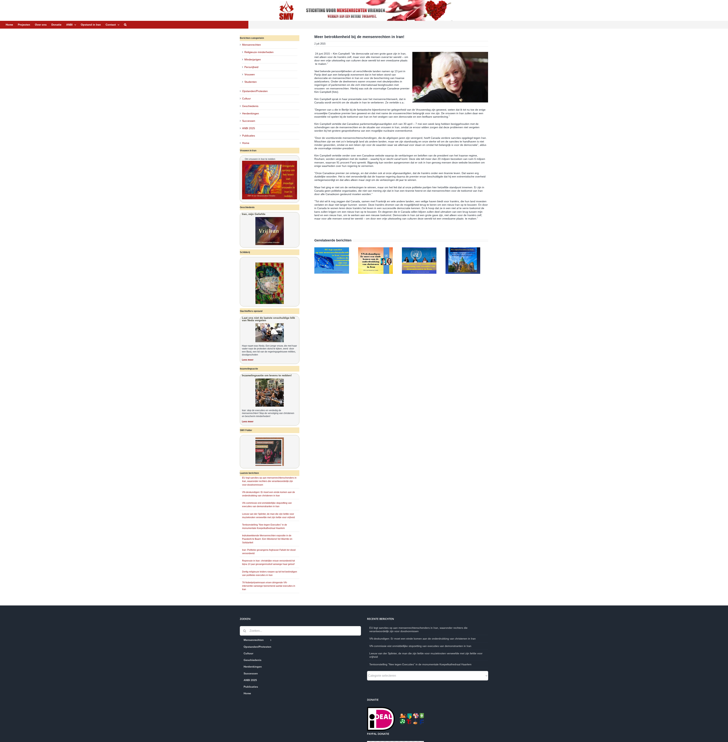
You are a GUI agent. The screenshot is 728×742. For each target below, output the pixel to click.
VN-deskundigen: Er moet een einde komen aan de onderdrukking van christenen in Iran (422, 638)
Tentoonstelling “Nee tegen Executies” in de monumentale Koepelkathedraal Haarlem (420, 664)
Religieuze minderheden (259, 52)
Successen (248, 120)
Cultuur (246, 98)
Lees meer (247, 360)
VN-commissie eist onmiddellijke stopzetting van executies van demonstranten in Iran (420, 645)
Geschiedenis (250, 106)
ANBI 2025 (248, 128)
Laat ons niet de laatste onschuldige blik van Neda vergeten (268, 319)
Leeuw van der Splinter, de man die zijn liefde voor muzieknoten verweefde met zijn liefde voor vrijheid (425, 655)
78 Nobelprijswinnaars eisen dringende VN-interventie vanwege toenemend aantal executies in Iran (268, 586)
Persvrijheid (251, 67)
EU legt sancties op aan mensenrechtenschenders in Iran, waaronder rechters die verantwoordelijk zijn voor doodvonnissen (269, 481)
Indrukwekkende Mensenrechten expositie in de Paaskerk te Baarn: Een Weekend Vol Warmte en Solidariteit (267, 539)
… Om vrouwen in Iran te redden (258, 159)
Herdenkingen (250, 113)
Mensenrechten (251, 44)
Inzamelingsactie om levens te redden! (267, 375)
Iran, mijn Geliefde (253, 214)
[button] (125, 24)
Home (245, 142)
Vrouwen (249, 74)
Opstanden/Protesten (255, 91)
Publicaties (248, 135)
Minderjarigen (252, 59)
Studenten (250, 81)
